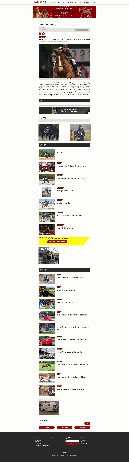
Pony (58, 311)
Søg (87, 423)
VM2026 (58, 299)
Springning (41, 37)
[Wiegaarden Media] (73, 455)
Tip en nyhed (64, 427)
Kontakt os (83, 442)
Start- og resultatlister (45, 104)
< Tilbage (41, 21)
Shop (81, 2)
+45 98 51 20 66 (38, 443)
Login (85, 2)
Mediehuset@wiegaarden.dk (42, 445)
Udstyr (76, 2)
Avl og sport (59, 187)
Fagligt (58, 361)
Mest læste (82, 427)
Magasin (53, 2)
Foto (64, 2)
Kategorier (46, 427)
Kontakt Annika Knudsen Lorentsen (57, 241)
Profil (58, 274)
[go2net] (64, 455)
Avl (57, 374)
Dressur (58, 162)
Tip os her (83, 440)
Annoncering (84, 443)
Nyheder (59, 2)
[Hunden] (55, 455)
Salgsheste (70, 2)
